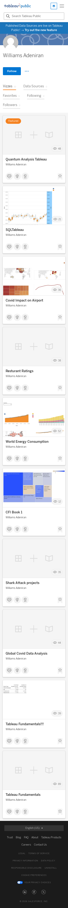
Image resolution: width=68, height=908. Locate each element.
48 (59, 148)
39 (59, 713)
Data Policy (48, 861)
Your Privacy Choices (37, 882)
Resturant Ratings (19, 371)
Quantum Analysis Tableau (26, 159)
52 (59, 431)
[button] (25, 892)
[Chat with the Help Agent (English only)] (54, 6)
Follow (12, 71)
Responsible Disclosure (26, 868)
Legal (21, 853)
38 (59, 360)
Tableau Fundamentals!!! (25, 724)
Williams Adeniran (16, 164)
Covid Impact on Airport (24, 300)
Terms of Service (39, 853)
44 (59, 642)
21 (59, 219)
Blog (18, 837)
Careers (26, 844)
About (34, 837)
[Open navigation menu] (62, 6)
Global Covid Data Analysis (26, 653)
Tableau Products (51, 837)
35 (59, 572)
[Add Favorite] (60, 176)
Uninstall (51, 868)
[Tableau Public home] (17, 6)
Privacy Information (25, 861)
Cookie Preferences (34, 875)
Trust (10, 837)
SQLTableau (15, 230)
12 (59, 501)
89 (59, 784)
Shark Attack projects (22, 583)
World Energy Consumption (27, 442)
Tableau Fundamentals (23, 795)
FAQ (26, 837)
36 (59, 289)
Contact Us (40, 844)
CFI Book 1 (14, 512)
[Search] (7, 16)
